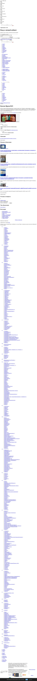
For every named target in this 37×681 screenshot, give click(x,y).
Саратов (6, 540)
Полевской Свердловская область (10, 499)
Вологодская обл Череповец (9, 277)
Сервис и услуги (5, 218)
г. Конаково (6, 294)
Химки (6, 606)
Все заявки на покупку (12, 138)
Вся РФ (5, 283)
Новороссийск (7, 466)
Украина (3, 66)
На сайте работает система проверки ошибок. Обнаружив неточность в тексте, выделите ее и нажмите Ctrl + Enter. (17, 672)
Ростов (5, 522)
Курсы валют (4, 660)
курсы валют (4, 99)
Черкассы (6, 623)
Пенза (5, 482)
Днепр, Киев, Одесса (8, 326)
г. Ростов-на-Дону (7, 302)
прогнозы (3, 89)
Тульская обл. (6, 590)
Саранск (6, 539)
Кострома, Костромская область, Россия (11, 390)
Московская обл (7, 443)
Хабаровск (6, 603)
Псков (5, 506)
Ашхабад (6, 244)
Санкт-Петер (6, 535)
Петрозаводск (6, 489)
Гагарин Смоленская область (9, 311)
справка (3, 49)
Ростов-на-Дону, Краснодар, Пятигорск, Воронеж (12, 525)
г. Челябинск (6, 305)
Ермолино (6, 342)
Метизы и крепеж (5, 62)
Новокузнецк (7, 464)
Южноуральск (6, 642)
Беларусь (3, 65)
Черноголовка (6, 625)
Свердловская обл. (7, 543)
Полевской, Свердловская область (10, 500)
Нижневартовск (7, 457)
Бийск (5, 256)
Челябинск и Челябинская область (10, 617)
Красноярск (6, 399)
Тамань (5, 574)
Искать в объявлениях (4, 202)
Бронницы (6, 260)
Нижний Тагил (7, 461)
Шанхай (6, 630)
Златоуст (6, 353)
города (5, 317)
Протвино (6, 505)
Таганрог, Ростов (7, 572)
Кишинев (6, 379)
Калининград (6, 364)
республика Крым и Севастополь (10, 512)
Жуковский (6, 345)
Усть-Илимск (6, 597)
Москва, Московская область (9, 440)
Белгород (6, 253)
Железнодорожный (7, 344)
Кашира (5, 370)
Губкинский (6, 319)
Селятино (6, 547)
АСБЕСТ (6, 240)
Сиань (5, 551)
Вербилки (6, 266)
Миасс (5, 426)
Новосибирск (7, 467)
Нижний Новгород (8, 458)
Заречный (6, 348)
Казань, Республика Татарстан (9, 363)
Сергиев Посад (7, 548)
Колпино (6, 384)
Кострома (6, 389)
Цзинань (6, 610)
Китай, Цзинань (7, 378)
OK (26, 679)
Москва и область (7, 436)
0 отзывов (14, 112)
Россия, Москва (7, 521)
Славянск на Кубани (8, 553)
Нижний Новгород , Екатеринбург (10, 460)
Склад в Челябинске (7, 552)
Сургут (6, 568)
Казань (6, 362)
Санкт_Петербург (7, 534)
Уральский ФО (7, 595)
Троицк (5, 586)
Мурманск (6, 446)
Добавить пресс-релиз (6, 70)
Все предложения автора (4, 138)
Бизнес (3, 653)
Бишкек (5, 257)
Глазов (5, 312)
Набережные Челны (8, 450)
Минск (5, 428)
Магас (5, 417)
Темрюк (5, 581)
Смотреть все (2, 144)
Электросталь (6, 638)
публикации (4, 76)
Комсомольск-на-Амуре (8, 386)
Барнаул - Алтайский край (8, 250)
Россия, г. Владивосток (8, 519)
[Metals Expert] (24, 676)
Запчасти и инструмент (6, 61)
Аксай (5, 229)
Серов (5, 549)
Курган (6, 403)
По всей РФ (6, 495)
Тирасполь (6, 582)
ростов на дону (7, 523)
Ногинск (6, 470)
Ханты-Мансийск (7, 604)
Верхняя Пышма (7, 267)
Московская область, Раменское (9, 445)
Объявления (5, 102)
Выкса (5, 288)
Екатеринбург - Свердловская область (11, 334)
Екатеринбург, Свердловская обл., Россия (11, 338)
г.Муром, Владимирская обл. (9, 309)
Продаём (3, 55)
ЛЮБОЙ (6, 414)
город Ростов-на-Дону (8, 316)
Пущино (6, 508)
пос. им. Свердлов (7, 501)
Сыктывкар (6, 569)
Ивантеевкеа (6, 355)
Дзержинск (6, 322)
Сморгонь (6, 556)
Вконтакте (4, 74)
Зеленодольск (6, 352)
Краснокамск (6, 397)
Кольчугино (6, 385)
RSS (9, 222)
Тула (5, 587)
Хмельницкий (6, 607)
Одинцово (6, 476)
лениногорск (6, 406)
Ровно (5, 515)
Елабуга (5, 341)
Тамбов (5, 575)
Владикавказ (6, 271)
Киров (5, 376)
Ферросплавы (4, 58)
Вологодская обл (7, 276)
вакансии (3, 47)
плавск (5, 492)
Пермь (5, 487)
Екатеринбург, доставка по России (10, 336)
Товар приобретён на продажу (9, 584)
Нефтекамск (6, 455)
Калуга (5, 367)
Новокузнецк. (6, 465)
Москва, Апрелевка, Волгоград (9, 437)
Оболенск (6, 474)
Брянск (6, 261)
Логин (1, 35)
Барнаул (6, 249)
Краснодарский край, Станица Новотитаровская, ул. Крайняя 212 (15, 396)
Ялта (5, 644)
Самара (6, 532)
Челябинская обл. (7, 620)
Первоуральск (7, 484)
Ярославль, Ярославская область (10, 646)
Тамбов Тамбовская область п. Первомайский (12, 576)
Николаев (6, 462)
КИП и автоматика (5, 217)
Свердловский (7, 544)
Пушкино (6, 507)
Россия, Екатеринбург (8, 520)
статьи (3, 44)
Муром (6, 447)
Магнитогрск (6, 420)
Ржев (5, 514)
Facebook (3, 72)
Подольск (6, 497)
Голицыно (6, 313)
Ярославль (6, 645)
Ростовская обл (7, 527)
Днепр (5, 325)
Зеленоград (6, 351)
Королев (6, 388)
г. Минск (6, 296)
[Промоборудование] (21, 676)
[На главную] (7, 25)
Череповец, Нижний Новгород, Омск (10, 622)
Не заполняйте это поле (4, 34)
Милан (5, 427)
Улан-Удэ (6, 593)
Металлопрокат (4, 211)
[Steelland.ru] (17, 676)
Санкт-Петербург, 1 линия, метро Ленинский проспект (13, 537)
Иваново (6, 354)
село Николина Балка (8, 546)
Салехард (6, 531)
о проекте (3, 51)
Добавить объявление (5, 67)
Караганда (6, 368)
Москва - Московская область (9, 433)
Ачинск (5, 243)
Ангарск (6, 235)
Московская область (7, 444)
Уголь (3, 59)
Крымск (5, 402)
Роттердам (6, 528)
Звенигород (6, 350)
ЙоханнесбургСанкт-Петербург (9, 360)
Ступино (6, 567)
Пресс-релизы (4, 657)
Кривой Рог (6, 401)
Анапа (5, 234)
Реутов (5, 513)
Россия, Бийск (6, 518)
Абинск (5, 227)
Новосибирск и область (8, 468)
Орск (5, 479)
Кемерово (6, 372)
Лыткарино (6, 411)
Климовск (6, 380)
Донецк (5, 329)
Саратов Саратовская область (9, 541)
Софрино (6, 560)
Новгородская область (8, 463)
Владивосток (6, 270)
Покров (5, 498)
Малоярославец (7, 423)
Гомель (5, 314)
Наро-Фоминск (7, 451)
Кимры (5, 375)
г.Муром (6, 308)
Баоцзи (5, 248)
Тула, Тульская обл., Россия (9, 589)
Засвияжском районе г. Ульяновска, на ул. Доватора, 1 (13, 349)
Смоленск (6, 555)
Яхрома (5, 647)
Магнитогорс (6, 418)
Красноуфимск (7, 398)
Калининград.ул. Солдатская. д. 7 (10, 365)
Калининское (6, 366)
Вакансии (4, 654)
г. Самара (6, 303)
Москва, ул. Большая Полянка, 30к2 (10, 442)
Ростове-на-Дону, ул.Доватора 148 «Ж (10, 526)
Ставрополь (6, 564)
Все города (6, 280)
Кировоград (6, 377)
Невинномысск (7, 453)
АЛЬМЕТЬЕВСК (7, 233)
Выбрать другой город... (8, 287)
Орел (5, 477)
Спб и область (6, 562)
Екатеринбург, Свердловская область (10, 339)
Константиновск (7, 387)
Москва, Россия (7, 441)
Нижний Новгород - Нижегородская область (12, 459)
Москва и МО (6, 435)
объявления (4, 48)
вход (3, 52)
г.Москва (6, 307)
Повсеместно (7, 496)
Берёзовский (6, 255)
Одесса (5, 475)
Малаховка (6, 422)
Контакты (4, 661)
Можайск (6, 429)
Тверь (5, 580)
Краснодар (6, 395)
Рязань (5, 529)
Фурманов (6, 601)
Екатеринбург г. (7, 335)
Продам (4, 207)
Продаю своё (6, 504)
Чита (5, 628)
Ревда (5, 511)
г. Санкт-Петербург (7, 304)
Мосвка (5, 430)
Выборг (5, 286)
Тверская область (7, 579)
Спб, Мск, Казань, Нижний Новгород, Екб (11, 563)
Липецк (6, 407)
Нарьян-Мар (6, 452)
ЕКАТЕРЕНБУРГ (7, 332)
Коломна (6, 383)
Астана (5, 241)
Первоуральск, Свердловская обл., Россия (11, 485)
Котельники (6, 391)
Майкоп (6, 421)
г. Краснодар (6, 295)
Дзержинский (6, 323)
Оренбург (6, 478)
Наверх (32, 675)
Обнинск (6, 473)
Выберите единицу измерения (9, 285)
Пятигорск (6, 509)
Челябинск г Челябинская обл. (9, 616)
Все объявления (5, 54)
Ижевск (6, 356)
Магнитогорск (7, 419)
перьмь (5, 488)
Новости (3, 650)
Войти (18, 38)
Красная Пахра (7, 392)
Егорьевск (6, 331)
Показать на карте (10, 132)
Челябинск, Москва (7, 618)
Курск (5, 404)
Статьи (3, 651)
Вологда (6, 275)
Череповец (6, 621)
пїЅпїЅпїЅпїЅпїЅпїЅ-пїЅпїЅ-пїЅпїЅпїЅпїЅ (11, 491)
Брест (5, 259)
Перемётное (6, 486)
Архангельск (6, 239)
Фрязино (6, 600)
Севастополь (6, 545)
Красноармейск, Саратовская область (10, 394)
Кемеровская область (8, 373)
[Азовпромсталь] (13, 676)
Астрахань (6, 242)
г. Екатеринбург (7, 293)
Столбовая (6, 566)
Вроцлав (6, 279)
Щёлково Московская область (9, 635)
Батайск (5, 252)
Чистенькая (6, 627)
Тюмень (6, 591)
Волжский (6, 274)
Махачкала (6, 425)
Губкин (5, 318)
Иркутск (6, 357)
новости (3, 75)
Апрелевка (6, 236)
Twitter (3, 73)
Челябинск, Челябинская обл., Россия (10, 619)
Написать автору (13, 126)
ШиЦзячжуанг (7, 632)
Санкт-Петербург (7, 536)
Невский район (7, 454)
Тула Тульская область (8, 588)
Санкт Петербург (7, 533)
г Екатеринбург (7, 290)
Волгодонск (6, 273)
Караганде (6, 369)
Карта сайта (4, 659)
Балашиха (6, 246)
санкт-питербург (7, 538)
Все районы (6, 281)
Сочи (5, 561)
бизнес (3, 46)
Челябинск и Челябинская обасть (10, 615)
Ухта (5, 598)
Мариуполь (6, 424)
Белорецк (6, 254)
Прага (5, 503)
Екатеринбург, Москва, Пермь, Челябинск (11, 337)
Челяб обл (6, 613)
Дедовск (6, 321)
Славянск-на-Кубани (8, 554)
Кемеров (6, 371)
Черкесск (6, 624)
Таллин (5, 573)
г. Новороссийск (7, 300)
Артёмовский (6, 238)
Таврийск (6, 571)
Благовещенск (7, 258)
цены (3, 88)
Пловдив (6, 493)
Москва (6, 432)
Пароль (1, 36)
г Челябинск (6, 291)
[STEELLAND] (10, 676)
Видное (5, 268)
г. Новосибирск (7, 301)
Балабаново (6, 245)
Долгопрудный (7, 327)
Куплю (9, 102)
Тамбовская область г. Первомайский (10, 577)
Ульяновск (6, 594)
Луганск (6, 409)
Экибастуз (6, 637)
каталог (3, 45)
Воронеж (6, 278)
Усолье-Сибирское (7, 596)
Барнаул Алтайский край (8, 251)
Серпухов (6, 550)
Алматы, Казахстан (7, 232)
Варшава (6, 263)
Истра (5, 358)
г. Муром (6, 298)
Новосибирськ (7, 469)
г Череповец (6, 292)
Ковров (5, 382)
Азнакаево (6, 228)
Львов (5, 412)
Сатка (5, 542)
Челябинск (6, 614)
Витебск (6, 269)
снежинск (6, 557)
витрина (3, 79)
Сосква (5, 559)
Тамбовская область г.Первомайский (10, 578)
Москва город (7, 434)
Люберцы (6, 413)
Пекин (5, 481)
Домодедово (6, 328)
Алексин (6, 230)
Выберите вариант (7, 284)
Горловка (6, 315)
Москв (5, 431)
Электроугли (6, 639)
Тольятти (6, 585)
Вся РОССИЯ (6, 282)
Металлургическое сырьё (6, 57)
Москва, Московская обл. (8, 439)
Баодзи (5, 247)
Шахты (5, 631)
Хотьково (6, 608)
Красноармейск (7, 393)
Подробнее (30, 679)
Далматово (6, 320)
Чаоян (5, 612)
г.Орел (5, 310)
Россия (3, 64)
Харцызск (6, 605)
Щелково (6, 634)
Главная (1, 102)
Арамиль (6, 237)
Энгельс (6, 640)
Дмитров (6, 324)
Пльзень (6, 494)
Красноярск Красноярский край (9, 400)
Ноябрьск (6, 471)
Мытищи (6, 448)
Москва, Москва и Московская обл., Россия (12, 438)
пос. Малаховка (7, 502)
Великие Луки (7, 264)
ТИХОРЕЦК (6, 583)
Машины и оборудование (6, 60)
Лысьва (5, 410)
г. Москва (6, 297)
